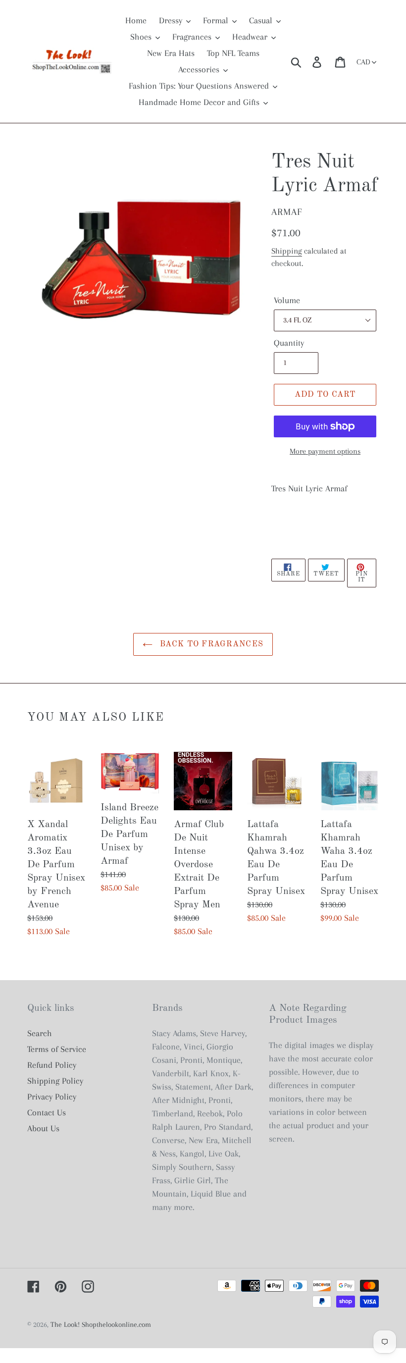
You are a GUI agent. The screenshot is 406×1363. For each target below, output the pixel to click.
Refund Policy (51, 1065)
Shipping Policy (55, 1081)
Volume (287, 300)
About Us (43, 1128)
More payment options (325, 451)
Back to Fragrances (210, 644)
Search (39, 1033)
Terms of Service (56, 1049)
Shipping (286, 251)
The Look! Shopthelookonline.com (101, 1324)
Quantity (289, 343)
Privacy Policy (51, 1096)
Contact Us (46, 1112)
